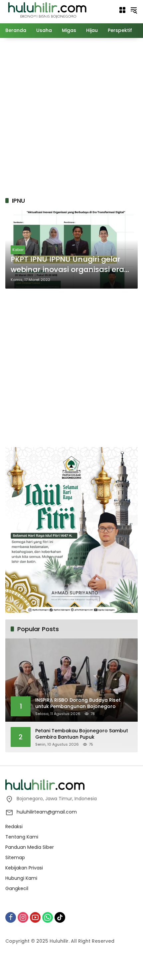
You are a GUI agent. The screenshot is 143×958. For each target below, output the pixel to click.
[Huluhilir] (46, 9)
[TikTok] (60, 917)
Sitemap (15, 857)
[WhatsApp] (47, 917)
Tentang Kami (21, 837)
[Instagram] (23, 917)
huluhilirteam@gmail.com (47, 812)
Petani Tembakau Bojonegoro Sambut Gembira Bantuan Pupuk (81, 734)
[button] (134, 10)
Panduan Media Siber (29, 847)
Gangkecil (16, 888)
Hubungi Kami (21, 878)
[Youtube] (35, 917)
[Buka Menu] (122, 10)
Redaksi (14, 826)
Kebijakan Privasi (24, 867)
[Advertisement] (71, 116)
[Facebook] (10, 917)
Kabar (18, 249)
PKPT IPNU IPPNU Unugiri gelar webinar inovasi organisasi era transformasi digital (67, 264)
